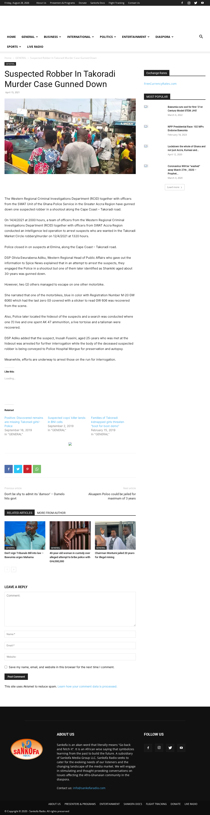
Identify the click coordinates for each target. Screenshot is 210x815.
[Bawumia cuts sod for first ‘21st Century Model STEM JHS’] (146, 106)
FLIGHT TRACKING (156, 804)
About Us (41, 2)
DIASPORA (162, 37)
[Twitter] (196, 3)
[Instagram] (189, 3)
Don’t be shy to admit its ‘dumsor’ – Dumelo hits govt (35, 496)
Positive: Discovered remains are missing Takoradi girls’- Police (24, 422)
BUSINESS (51, 37)
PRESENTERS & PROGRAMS (80, 804)
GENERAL (28, 37)
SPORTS (12, 47)
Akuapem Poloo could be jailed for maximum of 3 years (112, 496)
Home (8, 58)
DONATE (176, 804)
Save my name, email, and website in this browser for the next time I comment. (61, 667)
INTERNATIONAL (79, 37)
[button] (201, 37)
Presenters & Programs (62, 2)
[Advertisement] (131, 21)
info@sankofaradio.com (89, 788)
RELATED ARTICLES (19, 512)
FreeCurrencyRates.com (160, 84)
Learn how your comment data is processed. (87, 686)
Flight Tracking (116, 2)
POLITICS (106, 37)
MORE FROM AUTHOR (51, 512)
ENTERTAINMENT (134, 37)
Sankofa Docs (97, 2)
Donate (83, 2)
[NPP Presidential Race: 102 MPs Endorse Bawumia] (146, 126)
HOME (11, 37)
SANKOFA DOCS (133, 804)
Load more (173, 187)
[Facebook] (182, 3)
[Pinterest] (27, 469)
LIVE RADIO (35, 47)
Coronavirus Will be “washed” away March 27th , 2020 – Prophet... (184, 170)
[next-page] (13, 569)
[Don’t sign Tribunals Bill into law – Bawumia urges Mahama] (25, 535)
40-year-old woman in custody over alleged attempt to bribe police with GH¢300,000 (70, 557)
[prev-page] (7, 569)
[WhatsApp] (37, 469)
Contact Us (134, 2)
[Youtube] (202, 3)
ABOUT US (54, 804)
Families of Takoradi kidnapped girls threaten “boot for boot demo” (107, 422)
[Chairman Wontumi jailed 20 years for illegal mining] (115, 535)
